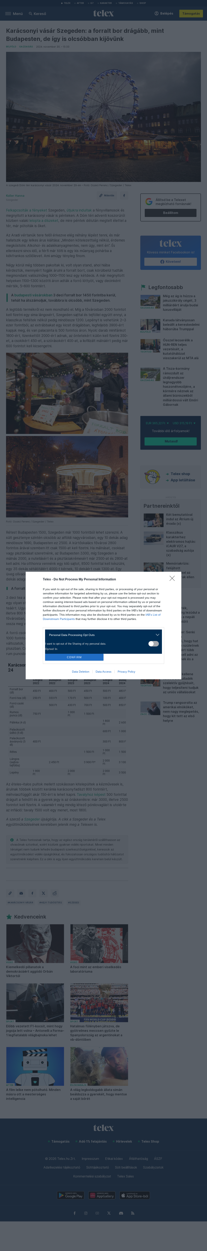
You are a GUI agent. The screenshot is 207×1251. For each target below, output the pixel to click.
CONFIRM (74, 657)
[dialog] (103, 625)
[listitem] (102, 635)
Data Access (103, 671)
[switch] (153, 643)
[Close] (173, 579)
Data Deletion (80, 671)
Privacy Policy (126, 671)
